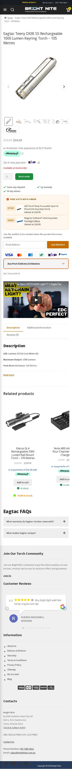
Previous (8, 86)
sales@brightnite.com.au (22, 752)
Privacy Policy (14, 664)
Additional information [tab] (39, 327)
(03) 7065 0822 (61, 2)
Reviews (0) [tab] (13, 334)
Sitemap (11, 669)
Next (63, 86)
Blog (9, 679)
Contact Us (8, 741)
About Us (11, 645)
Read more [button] (8, 375)
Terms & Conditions (17, 660)
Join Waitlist (58, 244)
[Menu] (5, 9)
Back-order (24, 176)
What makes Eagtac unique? (21, 532)
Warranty (11, 655)
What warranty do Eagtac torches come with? (30, 521)
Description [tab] (13, 327)
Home (10, 18)
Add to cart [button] (23, 482)
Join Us (7, 575)
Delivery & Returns (16, 650)
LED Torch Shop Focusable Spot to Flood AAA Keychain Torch (41, 207)
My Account (48, 2)
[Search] (12, 9)
